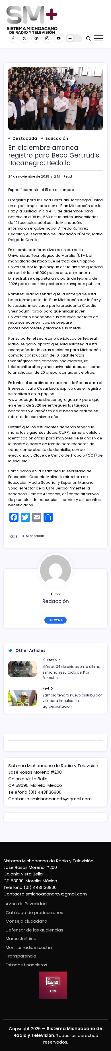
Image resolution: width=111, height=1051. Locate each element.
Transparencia (21, 956)
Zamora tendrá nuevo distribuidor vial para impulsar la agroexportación (72, 700)
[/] (24, 38)
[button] (74, 38)
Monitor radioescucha (29, 947)
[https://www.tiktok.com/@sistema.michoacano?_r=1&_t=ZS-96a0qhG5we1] (35, 38)
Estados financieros (26, 965)
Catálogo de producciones (34, 912)
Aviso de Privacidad (26, 904)
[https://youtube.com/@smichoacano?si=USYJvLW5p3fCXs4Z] (58, 38)
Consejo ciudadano (26, 921)
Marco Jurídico (21, 938)
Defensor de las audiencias (34, 930)
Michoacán (35, 536)
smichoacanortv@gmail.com (61, 799)
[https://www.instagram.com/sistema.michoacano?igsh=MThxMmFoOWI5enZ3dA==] (47, 38)
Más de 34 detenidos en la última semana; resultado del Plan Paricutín (71, 672)
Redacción (55, 601)
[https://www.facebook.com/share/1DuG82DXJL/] (13, 38)
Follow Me (56, 620)
